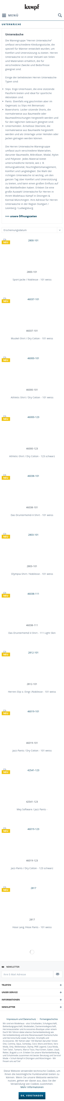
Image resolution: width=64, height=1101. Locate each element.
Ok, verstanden (32, 1095)
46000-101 (32, 389)
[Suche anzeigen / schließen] (59, 15)
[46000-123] (32, 430)
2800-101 (32, 271)
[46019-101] (32, 725)
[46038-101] (32, 489)
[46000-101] (32, 372)
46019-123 (32, 860)
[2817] (32, 901)
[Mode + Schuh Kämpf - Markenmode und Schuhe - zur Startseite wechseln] (32, 7)
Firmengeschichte (49, 1019)
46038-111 (32, 625)
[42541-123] (32, 784)
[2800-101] (32, 254)
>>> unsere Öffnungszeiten (21, 216)
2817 (32, 919)
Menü (13, 15)
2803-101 (32, 566)
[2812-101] (32, 666)
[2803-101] (32, 548)
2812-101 (32, 684)
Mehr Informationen (32, 1087)
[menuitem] (10, 15)
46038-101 (32, 507)
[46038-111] (32, 607)
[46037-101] (32, 313)
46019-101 (32, 742)
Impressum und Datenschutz (21, 1019)
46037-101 (32, 330)
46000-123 (32, 448)
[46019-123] (32, 842)
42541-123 (32, 801)
